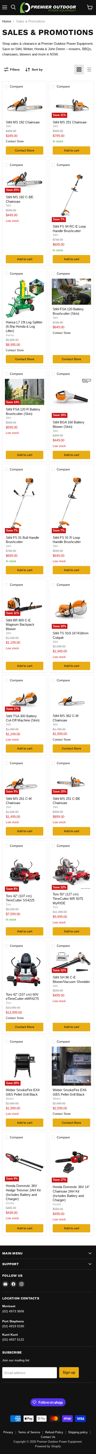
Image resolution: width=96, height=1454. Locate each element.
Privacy (8, 1432)
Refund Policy (54, 1432)
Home (6, 21)
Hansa (10, 335)
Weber (10, 1098)
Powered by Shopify (48, 1446)
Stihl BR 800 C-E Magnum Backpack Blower (20, 624)
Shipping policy (78, 1432)
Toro (8, 904)
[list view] (89, 69)
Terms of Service (29, 1432)
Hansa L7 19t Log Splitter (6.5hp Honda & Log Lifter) (24, 326)
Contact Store (24, 150)
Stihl (8, 126)
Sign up (69, 1372)
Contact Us (48, 1437)
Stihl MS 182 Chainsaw (23, 122)
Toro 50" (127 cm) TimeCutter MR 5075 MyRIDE (68, 898)
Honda (10, 1203)
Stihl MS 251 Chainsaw (70, 122)
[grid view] (79, 69)
